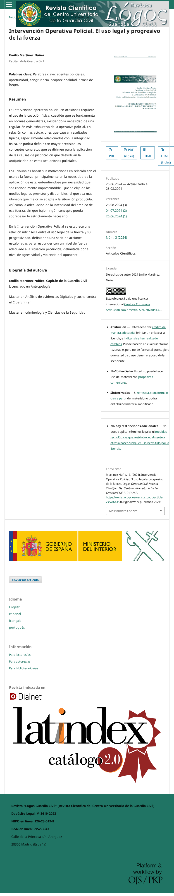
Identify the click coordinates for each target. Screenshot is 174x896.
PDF (112, 156)
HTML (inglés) (166, 159)
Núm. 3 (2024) (48, 17)
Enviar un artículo (25, 580)
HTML (147, 156)
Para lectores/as (20, 655)
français (15, 620)
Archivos (27, 17)
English (14, 607)
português (17, 627)
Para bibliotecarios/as (23, 668)
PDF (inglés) (129, 153)
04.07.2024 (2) (116, 210)
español (15, 614)
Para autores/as (19, 661)
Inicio (12, 17)
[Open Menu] (9, 4)
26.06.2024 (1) (116, 216)
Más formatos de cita (123, 511)
